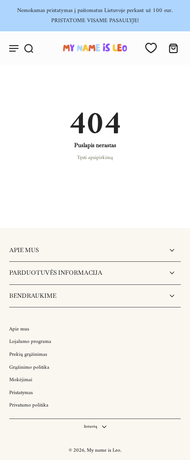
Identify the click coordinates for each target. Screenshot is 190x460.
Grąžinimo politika (29, 368)
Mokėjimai (20, 380)
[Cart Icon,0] (170, 48)
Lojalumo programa (30, 342)
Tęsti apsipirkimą (95, 157)
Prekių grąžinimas (28, 355)
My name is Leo (103, 450)
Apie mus (19, 329)
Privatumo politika (28, 405)
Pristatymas (21, 393)
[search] (28, 48)
